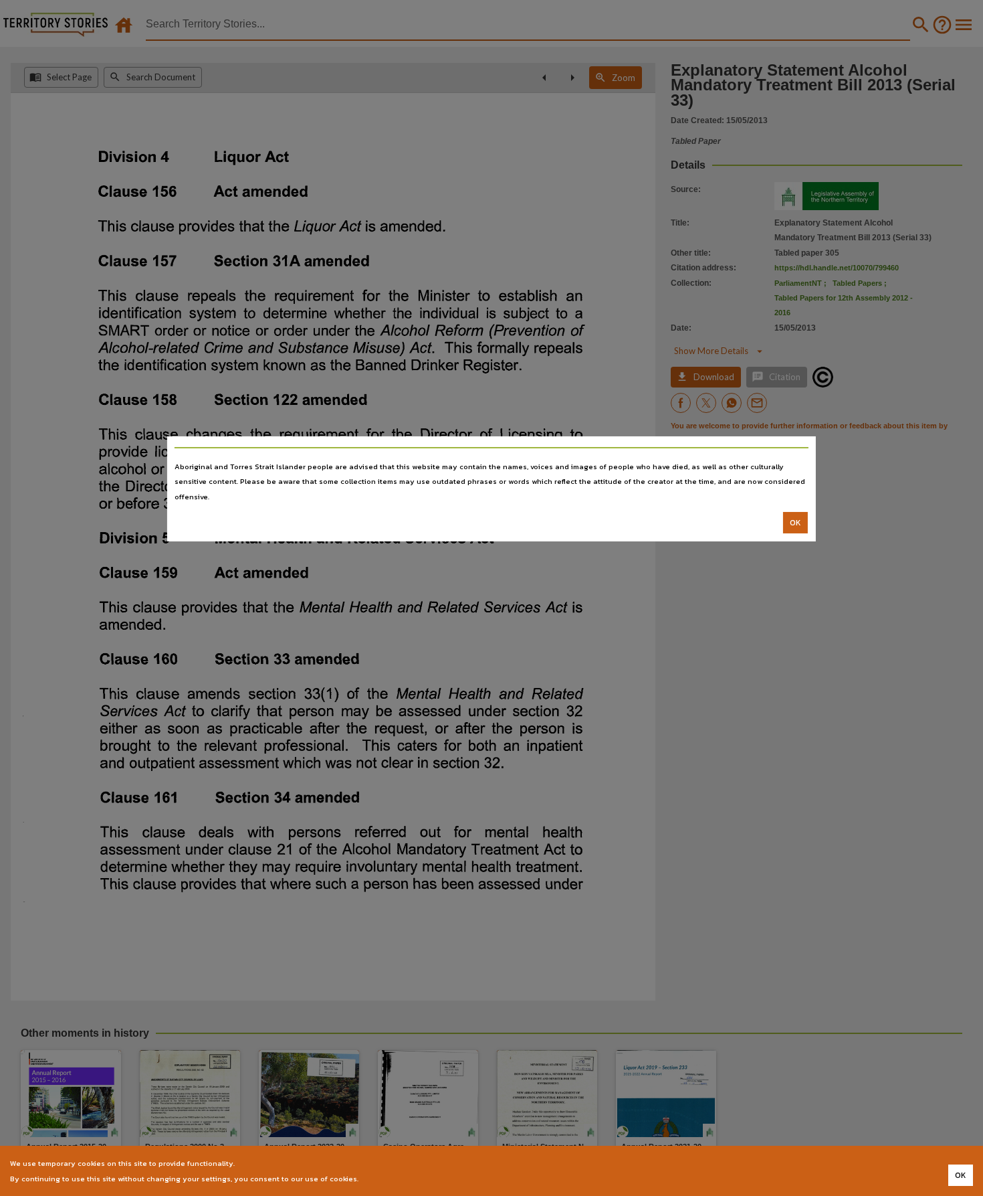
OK (795, 523)
